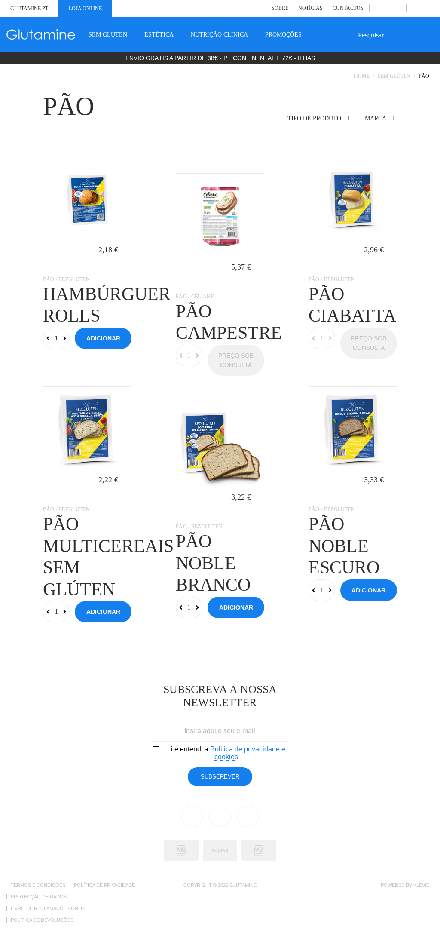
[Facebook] (378, 8)
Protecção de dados (39, 896)
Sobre (280, 8)
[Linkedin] (388, 8)
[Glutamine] (40, 34)
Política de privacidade (104, 885)
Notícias (310, 8)
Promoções (283, 34)
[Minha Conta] (416, 8)
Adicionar (103, 338)
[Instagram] (397, 8)
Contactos (348, 8)
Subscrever (220, 776)
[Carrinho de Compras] (425, 8)
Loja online (85, 9)
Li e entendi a (226, 752)
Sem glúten (108, 34)
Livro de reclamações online (50, 908)
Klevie (421, 885)
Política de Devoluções (42, 920)
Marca (375, 118)
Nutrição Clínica (219, 34)
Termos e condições (38, 885)
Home (362, 76)
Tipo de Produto (314, 118)
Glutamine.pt (29, 9)
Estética (159, 34)
